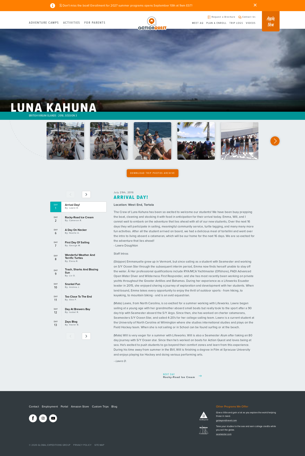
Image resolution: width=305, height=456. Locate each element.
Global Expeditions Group (54, 445)
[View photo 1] (65, 141)
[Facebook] (33, 418)
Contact (34, 406)
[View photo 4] (196, 141)
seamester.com (223, 434)
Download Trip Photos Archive (152, 173)
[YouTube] (53, 418)
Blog (114, 406)
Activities (71, 23)
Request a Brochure (223, 17)
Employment (50, 406)
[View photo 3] (152, 141)
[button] (275, 141)
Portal (64, 406)
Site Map (99, 445)
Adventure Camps (44, 23)
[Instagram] (43, 418)
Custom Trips (100, 406)
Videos (251, 23)
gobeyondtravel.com (226, 420)
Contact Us (249, 17)
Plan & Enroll (216, 23)
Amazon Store (80, 406)
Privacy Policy (82, 445)
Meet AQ (198, 23)
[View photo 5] (239, 141)
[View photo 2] (109, 141)
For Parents (95, 23)
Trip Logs (236, 23)
